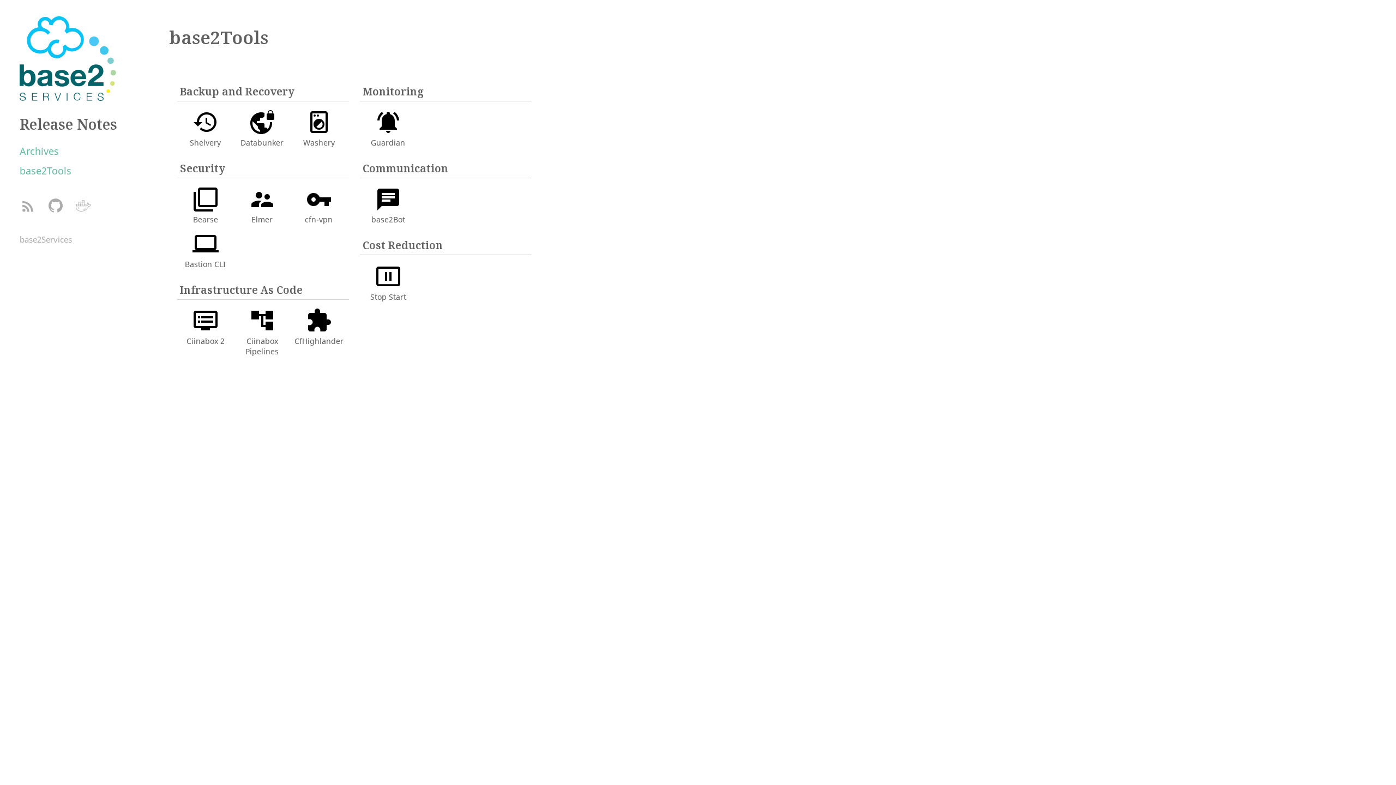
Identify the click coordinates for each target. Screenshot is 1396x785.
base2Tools (45, 170)
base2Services (46, 239)
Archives (39, 151)
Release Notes (68, 124)
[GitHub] (55, 206)
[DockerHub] (83, 206)
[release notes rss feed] (27, 206)
